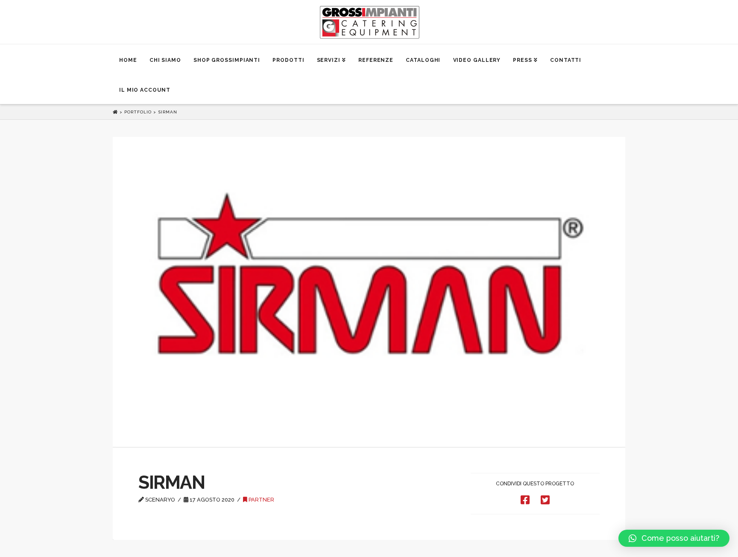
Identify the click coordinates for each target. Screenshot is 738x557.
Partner (260, 499)
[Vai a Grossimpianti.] (116, 112)
